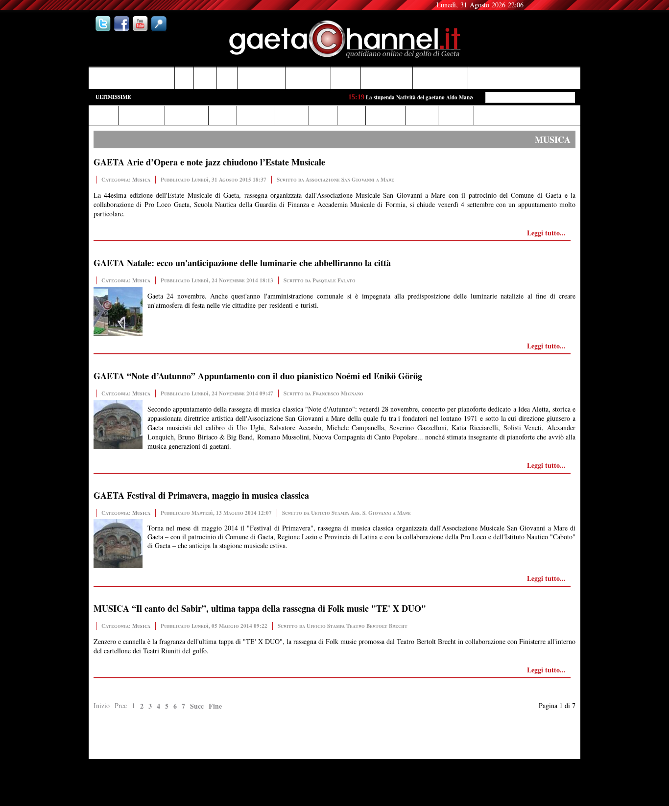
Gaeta (227, 78)
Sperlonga (346, 78)
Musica (141, 180)
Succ (197, 706)
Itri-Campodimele (261, 78)
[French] (552, 6)
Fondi (184, 78)
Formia (205, 78)
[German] (562, 6)
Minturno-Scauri (308, 78)
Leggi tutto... (546, 233)
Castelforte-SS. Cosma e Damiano (132, 78)
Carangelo (130, 755)
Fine (215, 706)
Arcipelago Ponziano (440, 78)
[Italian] (532, 6)
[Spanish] (571, 6)
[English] (542, 6)
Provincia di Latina (387, 78)
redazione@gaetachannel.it (547, 747)
